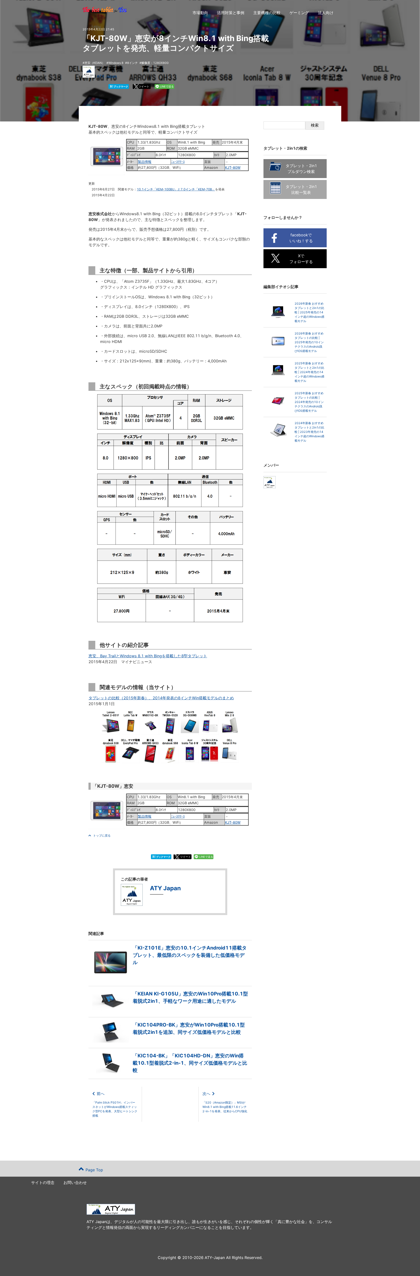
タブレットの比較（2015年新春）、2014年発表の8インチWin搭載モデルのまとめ (161, 697)
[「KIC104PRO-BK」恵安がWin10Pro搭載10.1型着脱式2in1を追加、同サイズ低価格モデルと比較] (170, 1041)
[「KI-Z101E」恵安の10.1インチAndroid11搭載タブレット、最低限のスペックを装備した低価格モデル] (170, 979)
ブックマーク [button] (119, 86)
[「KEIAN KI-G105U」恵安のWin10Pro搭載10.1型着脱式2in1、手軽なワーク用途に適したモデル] (170, 1010)
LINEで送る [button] (167, 86)
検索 (315, 125)
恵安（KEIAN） (95, 63)
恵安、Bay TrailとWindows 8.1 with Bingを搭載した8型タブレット (147, 655)
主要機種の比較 (266, 12)
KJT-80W (233, 167)
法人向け (325, 12)
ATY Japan (107, 76)
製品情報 (144, 162)
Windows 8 (115, 63)
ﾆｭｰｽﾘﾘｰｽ (178, 162)
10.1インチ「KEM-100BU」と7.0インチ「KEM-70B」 (176, 189)
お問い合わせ (75, 1182)
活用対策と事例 (230, 12)
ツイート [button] (144, 86)
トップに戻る (102, 835)
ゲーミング (299, 12)
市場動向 (200, 12)
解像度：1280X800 (155, 63)
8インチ (132, 63)
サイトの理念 (42, 1182)
